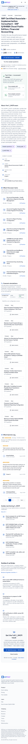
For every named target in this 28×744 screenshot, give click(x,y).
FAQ (2, 702)
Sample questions (7, 146)
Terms (2, 718)
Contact (3, 716)
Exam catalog (4, 690)
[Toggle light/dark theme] (21, 2)
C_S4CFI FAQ (5, 150)
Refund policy (4, 723)
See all (3, 511)
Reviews (3, 713)
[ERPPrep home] (6, 2)
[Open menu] (25, 2)
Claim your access (12, 9)
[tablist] (14, 296)
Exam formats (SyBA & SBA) (8, 704)
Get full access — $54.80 (12, 57)
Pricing (3, 692)
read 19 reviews (22, 68)
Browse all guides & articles (8, 572)
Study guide (20, 146)
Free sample (4, 694)
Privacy (3, 720)
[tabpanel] (14, 364)
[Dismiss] (26, 8)
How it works (14, 654)
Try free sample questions (11, 62)
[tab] (5, 296)
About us (3, 711)
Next (22, 500)
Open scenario (15, 314)
